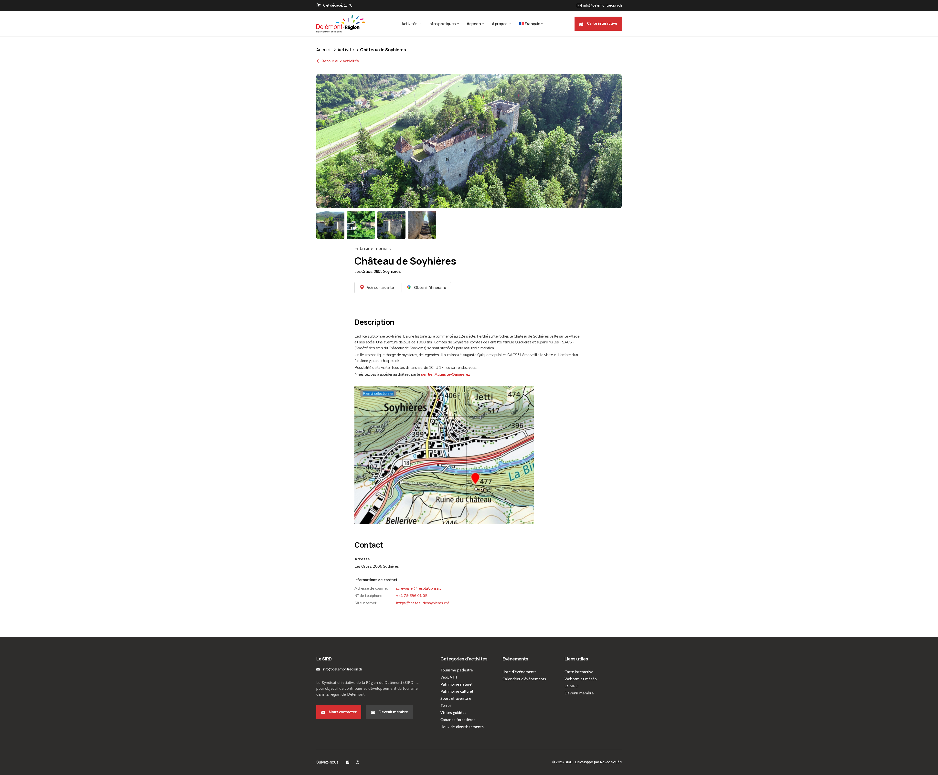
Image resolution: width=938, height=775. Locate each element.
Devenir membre (579, 693)
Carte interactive (579, 671)
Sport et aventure (455, 698)
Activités (409, 23)
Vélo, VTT (449, 677)
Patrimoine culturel (456, 691)
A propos (500, 23)
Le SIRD (571, 686)
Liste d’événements (519, 671)
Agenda (474, 23)
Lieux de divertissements (462, 726)
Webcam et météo (581, 679)
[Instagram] (357, 762)
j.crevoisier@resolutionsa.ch (419, 588)
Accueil (324, 50)
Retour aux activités (339, 61)
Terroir (446, 705)
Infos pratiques (442, 23)
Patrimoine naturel (456, 684)
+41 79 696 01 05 (411, 595)
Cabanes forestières (457, 719)
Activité (346, 50)
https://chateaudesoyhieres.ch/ (422, 603)
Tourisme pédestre (456, 670)
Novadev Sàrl (611, 762)
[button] (598, 24)
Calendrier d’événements (524, 679)
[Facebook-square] (347, 762)
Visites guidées (453, 712)
